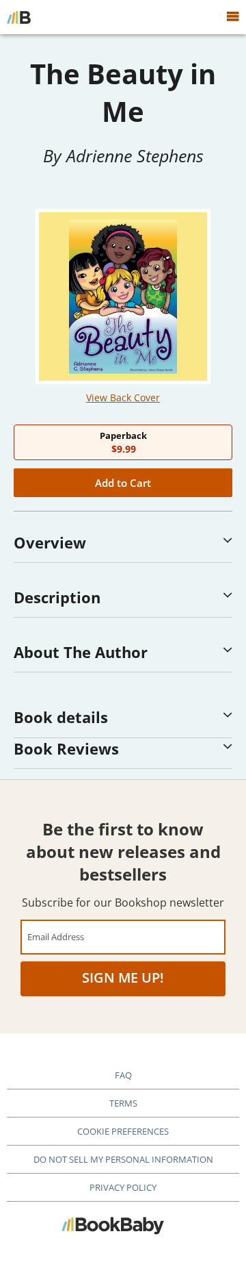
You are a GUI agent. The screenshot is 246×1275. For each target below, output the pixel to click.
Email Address (55, 936)
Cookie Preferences (123, 1131)
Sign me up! (123, 977)
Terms (123, 1103)
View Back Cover (123, 397)
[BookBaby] (19, 17)
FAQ (123, 1075)
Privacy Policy (123, 1187)
